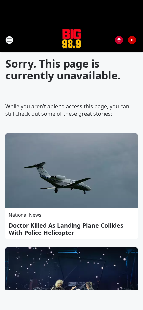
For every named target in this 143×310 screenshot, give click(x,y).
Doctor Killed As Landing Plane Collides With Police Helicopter (66, 229)
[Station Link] (71, 40)
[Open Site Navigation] (9, 40)
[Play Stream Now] (132, 40)
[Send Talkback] (119, 40)
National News (25, 215)
